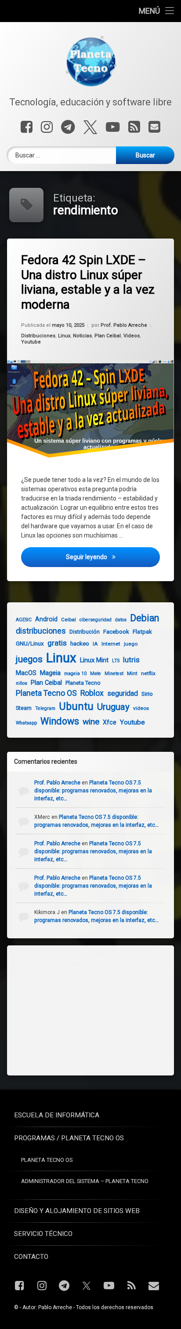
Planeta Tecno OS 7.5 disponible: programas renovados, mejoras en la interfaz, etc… (93, 791)
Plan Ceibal (107, 336)
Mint (132, 673)
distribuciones (41, 631)
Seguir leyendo (113, 556)
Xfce (109, 722)
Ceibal (68, 619)
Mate (95, 673)
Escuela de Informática (56, 1115)
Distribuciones (38, 336)
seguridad (122, 693)
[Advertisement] (82, 1009)
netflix (148, 673)
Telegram (45, 708)
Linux (64, 336)
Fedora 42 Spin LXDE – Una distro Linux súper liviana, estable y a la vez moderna (88, 282)
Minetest (114, 673)
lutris (131, 659)
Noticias (82, 336)
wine (91, 722)
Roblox (92, 693)
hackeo (79, 643)
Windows (59, 721)
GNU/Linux (30, 643)
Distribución (84, 631)
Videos (131, 336)
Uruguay (113, 707)
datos (121, 620)
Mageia (50, 673)
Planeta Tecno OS (46, 693)
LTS (115, 661)
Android (46, 619)
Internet (110, 644)
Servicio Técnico (43, 1234)
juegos (29, 659)
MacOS (26, 672)
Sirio (147, 694)
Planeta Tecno (83, 682)
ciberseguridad (96, 620)
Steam (24, 708)
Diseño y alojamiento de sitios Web (77, 1211)
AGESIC (24, 620)
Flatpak (142, 631)
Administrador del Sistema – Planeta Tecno (84, 1181)
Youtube (31, 342)
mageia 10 (75, 673)
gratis (57, 642)
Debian (144, 617)
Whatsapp (26, 723)
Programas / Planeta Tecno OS (69, 1138)
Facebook (116, 631)
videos (141, 708)
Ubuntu (76, 707)
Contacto (31, 1257)
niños (21, 683)
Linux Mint (94, 660)
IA (95, 644)
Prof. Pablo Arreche (124, 326)
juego (131, 644)
